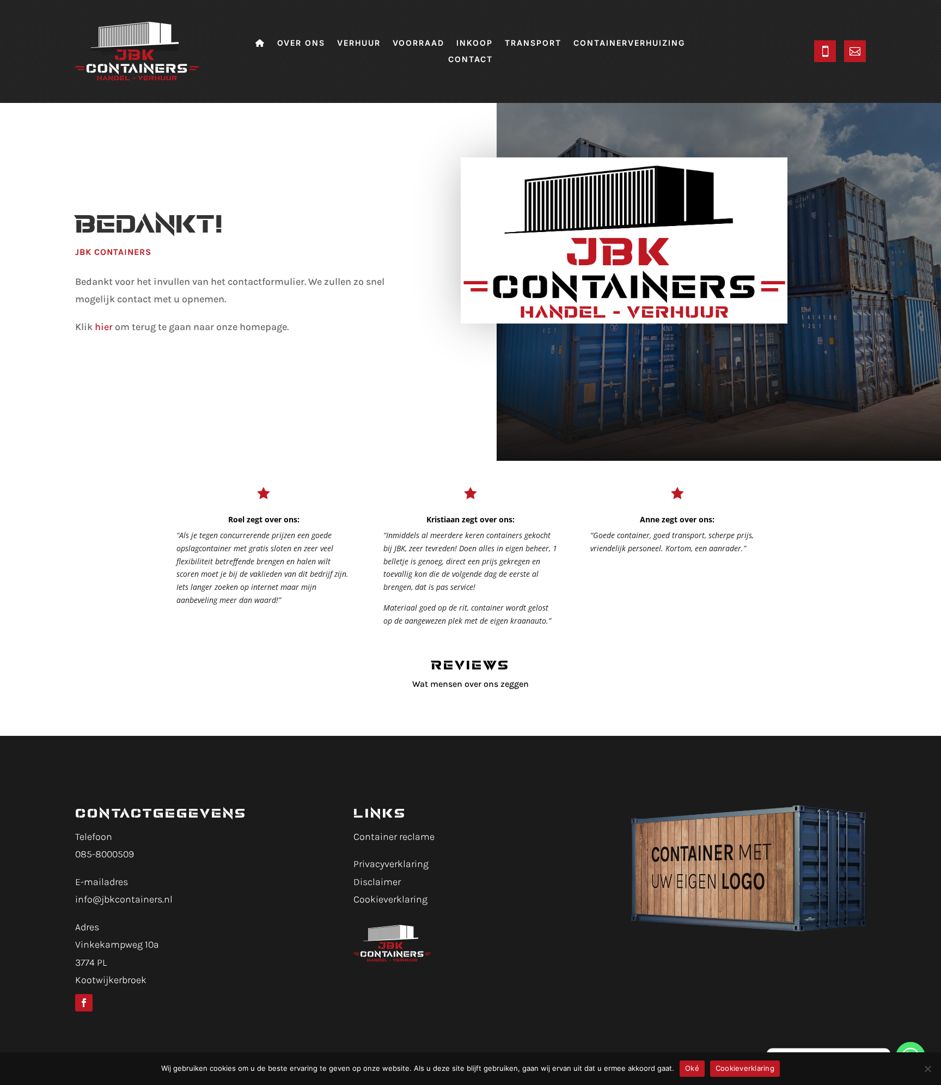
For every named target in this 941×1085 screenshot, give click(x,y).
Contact (470, 60)
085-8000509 (104, 854)
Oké (692, 1068)
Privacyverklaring (391, 864)
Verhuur (359, 43)
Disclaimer (377, 882)
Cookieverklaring (390, 899)
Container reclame (394, 837)
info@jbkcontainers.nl (124, 899)
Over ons (301, 43)
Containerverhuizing (629, 43)
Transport (533, 43)
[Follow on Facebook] (84, 1002)
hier (104, 327)
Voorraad (418, 43)
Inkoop (474, 43)
